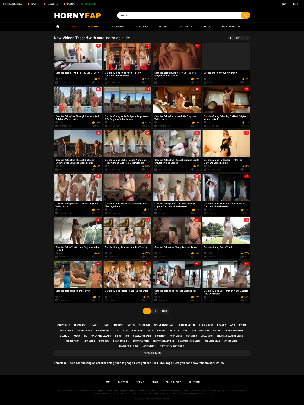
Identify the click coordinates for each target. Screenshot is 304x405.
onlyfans (63, 325)
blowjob (80, 325)
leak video (206, 325)
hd (85, 336)
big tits (174, 330)
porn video (176, 336)
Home (58, 27)
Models (163, 26)
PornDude (34, 4)
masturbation (200, 330)
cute (150, 330)
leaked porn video (128, 346)
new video (89, 341)
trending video (234, 330)
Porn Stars (70, 4)
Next (164, 311)
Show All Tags (152, 353)
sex (185, 330)
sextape (137, 330)
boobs (216, 330)
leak (105, 325)
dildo (118, 336)
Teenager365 (52, 4)
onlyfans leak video (163, 341)
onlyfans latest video (230, 336)
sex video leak (212, 341)
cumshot (160, 336)
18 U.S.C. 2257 (173, 382)
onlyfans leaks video (189, 341)
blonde (64, 336)
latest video (231, 341)
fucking (118, 325)
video (131, 325)
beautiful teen (141, 341)
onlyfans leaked (101, 336)
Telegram (194, 382)
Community (185, 26)
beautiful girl (121, 341)
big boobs (66, 330)
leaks (94, 325)
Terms (140, 382)
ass (232, 325)
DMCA (155, 382)
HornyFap (149, 399)
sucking (144, 325)
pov (125, 330)
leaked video (186, 325)
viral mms (207, 336)
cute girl (104, 341)
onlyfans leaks (142, 336)
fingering (102, 330)
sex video (191, 336)
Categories (141, 26)
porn (242, 325)
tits (116, 330)
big (127, 336)
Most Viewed (116, 26)
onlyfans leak (164, 325)
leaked (221, 325)
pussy (76, 336)
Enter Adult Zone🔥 (13, 4)
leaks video (148, 346)
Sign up (285, 4)
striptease (84, 330)
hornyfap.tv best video (171, 346)
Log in (295, 4)
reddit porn (72, 341)
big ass (161, 330)
